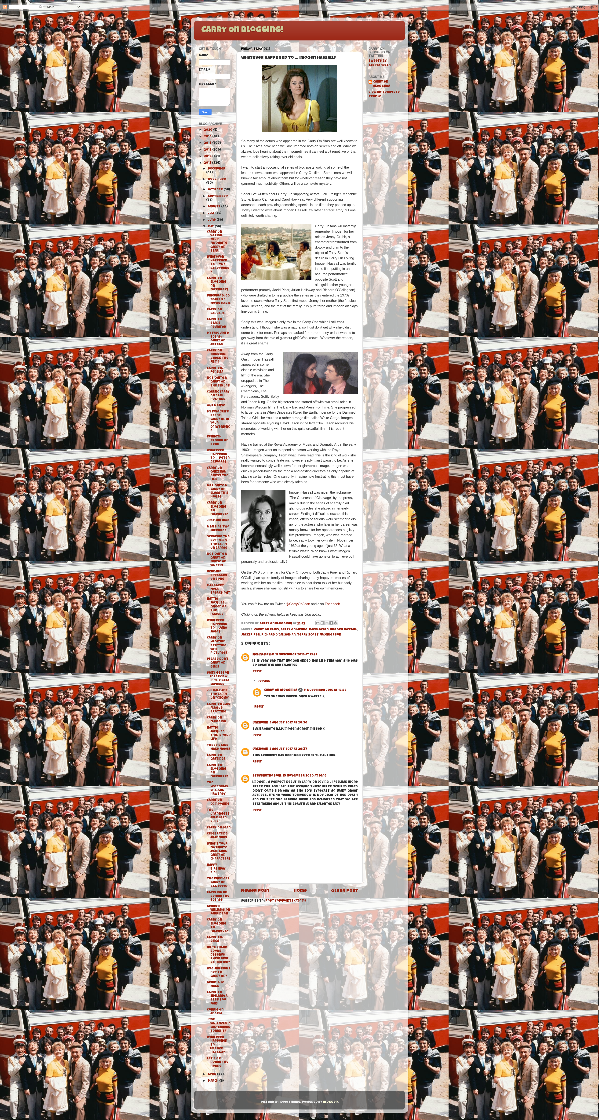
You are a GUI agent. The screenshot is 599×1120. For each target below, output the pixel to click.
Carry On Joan (218, 827)
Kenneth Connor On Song (217, 440)
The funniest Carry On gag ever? (218, 882)
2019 (208, 136)
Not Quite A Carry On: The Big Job (218, 382)
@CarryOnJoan (298, 604)
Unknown (260, 722)
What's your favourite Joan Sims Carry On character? (218, 851)
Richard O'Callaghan (278, 634)
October (215, 189)
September (218, 196)
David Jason (319, 629)
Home (300, 891)
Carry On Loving (294, 629)
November (217, 179)
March (213, 1081)
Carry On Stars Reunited (216, 323)
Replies (263, 681)
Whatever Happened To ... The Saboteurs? (218, 265)
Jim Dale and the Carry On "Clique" (218, 694)
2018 (208, 143)
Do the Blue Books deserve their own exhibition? (218, 955)
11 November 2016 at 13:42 (296, 654)
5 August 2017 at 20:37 (288, 749)
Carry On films (266, 629)
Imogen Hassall (343, 629)
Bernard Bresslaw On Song (217, 575)
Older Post (344, 891)
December (216, 168)
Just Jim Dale (218, 520)
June (212, 220)
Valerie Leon (330, 634)
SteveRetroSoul (266, 775)
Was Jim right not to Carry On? (218, 972)
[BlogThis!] (322, 623)
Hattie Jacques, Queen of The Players (216, 607)
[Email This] (317, 623)
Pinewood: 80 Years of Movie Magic (218, 299)
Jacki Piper (250, 634)
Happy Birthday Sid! (216, 869)
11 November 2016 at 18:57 (325, 690)
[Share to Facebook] (331, 623)
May (211, 226)
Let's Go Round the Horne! (217, 1062)
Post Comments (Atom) (285, 901)
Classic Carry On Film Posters (218, 395)
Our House (216, 405)
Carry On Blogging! (242, 30)
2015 (208, 163)
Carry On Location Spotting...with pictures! (218, 645)
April (212, 1074)
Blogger (330, 1102)
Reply (257, 671)
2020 (208, 130)
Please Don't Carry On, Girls (218, 663)
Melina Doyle (263, 654)
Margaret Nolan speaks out (218, 589)
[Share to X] (326, 623)
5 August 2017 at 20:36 (288, 722)
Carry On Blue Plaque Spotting (218, 708)
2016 (208, 156)
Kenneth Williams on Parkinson (218, 910)
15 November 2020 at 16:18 (304, 775)
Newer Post (255, 891)
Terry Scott (307, 634)
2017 (208, 150)
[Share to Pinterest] (335, 623)
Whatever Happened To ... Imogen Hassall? (217, 1045)
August (214, 206)
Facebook (332, 604)
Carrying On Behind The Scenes (218, 896)
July (211, 213)
